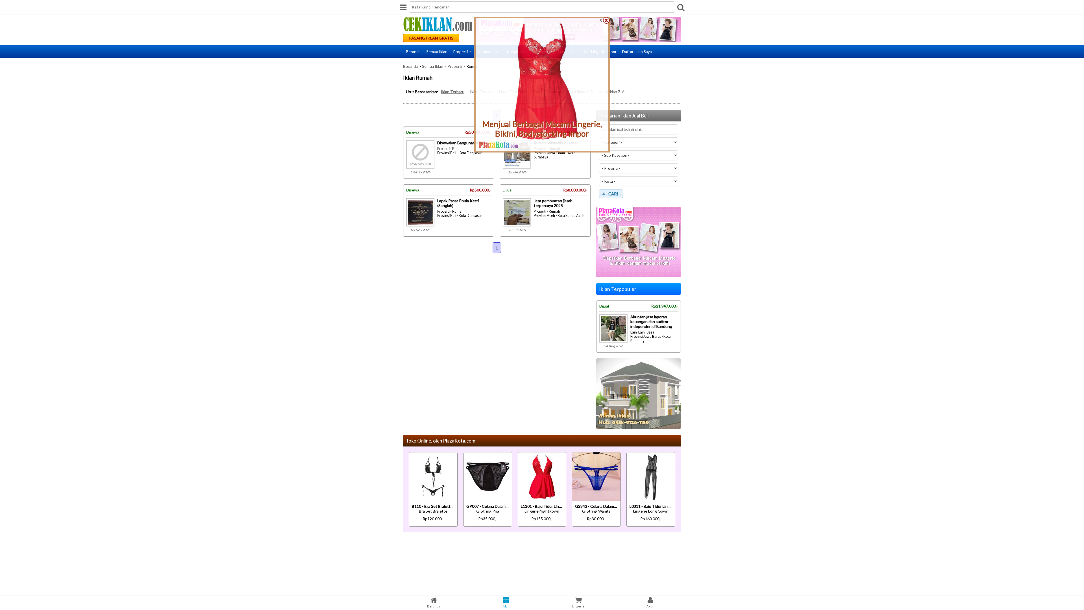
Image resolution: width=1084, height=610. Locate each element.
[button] (611, 193)
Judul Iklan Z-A (611, 91)
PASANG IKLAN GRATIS (431, 38)
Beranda (413, 51)
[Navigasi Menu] (403, 7)
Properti (460, 51)
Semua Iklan (436, 51)
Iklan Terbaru (452, 91)
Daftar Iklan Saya (637, 51)
